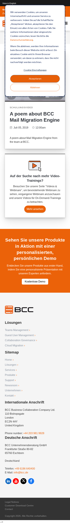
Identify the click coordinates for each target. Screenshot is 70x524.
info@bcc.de (21, 472)
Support (9, 380)
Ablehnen (35, 87)
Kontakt (9, 395)
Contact (9, 509)
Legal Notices (12, 502)
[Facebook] (31, 481)
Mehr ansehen (35, 209)
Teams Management (16, 330)
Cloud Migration (14, 345)
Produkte (10, 375)
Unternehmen (13, 390)
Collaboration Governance (20, 340)
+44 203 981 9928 (33, 433)
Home (8, 359)
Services (10, 370)
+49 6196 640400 (25, 468)
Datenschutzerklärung (21, 39)
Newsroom (11, 385)
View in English (9, 3)
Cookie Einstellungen (35, 70)
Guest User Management (19, 335)
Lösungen (10, 364)
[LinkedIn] (9, 481)
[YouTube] (16, 481)
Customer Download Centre (19, 505)
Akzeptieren (35, 78)
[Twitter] (24, 481)
